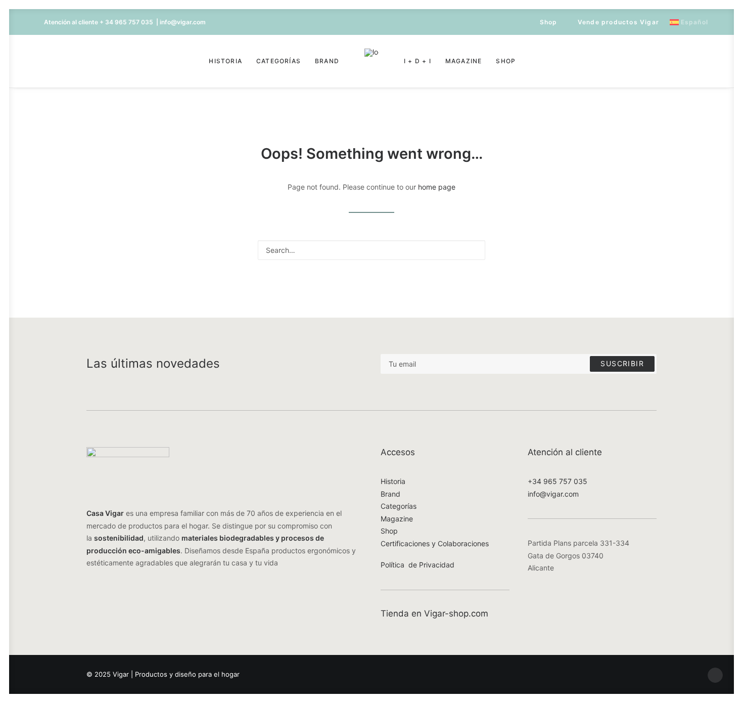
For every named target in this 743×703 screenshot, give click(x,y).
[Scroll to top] (715, 674)
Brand (327, 61)
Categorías (278, 61)
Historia (225, 61)
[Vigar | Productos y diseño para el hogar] (371, 61)
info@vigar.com (553, 494)
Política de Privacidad (417, 564)
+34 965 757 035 (557, 481)
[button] (51, 61)
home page (436, 187)
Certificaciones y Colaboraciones (435, 543)
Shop (549, 22)
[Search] (371, 250)
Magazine (463, 61)
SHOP (506, 61)
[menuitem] (544, 22)
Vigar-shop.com (456, 613)
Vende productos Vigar (618, 22)
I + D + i (417, 61)
